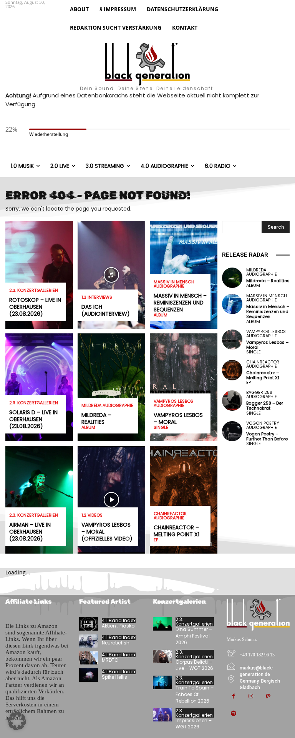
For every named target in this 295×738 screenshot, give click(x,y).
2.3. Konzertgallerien (33, 290)
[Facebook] (233, 696)
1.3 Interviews (96, 297)
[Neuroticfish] (88, 641)
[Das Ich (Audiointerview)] (111, 275)
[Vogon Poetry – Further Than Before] (232, 431)
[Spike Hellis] (88, 674)
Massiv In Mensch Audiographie (174, 284)
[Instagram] (250, 696)
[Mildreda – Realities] (111, 387)
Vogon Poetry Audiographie (262, 425)
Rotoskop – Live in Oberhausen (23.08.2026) (35, 307)
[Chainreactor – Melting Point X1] (183, 500)
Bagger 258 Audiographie (261, 394)
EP (156, 540)
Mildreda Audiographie (107, 405)
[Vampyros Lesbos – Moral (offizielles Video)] (111, 500)
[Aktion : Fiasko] (88, 623)
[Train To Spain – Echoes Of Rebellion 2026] (162, 682)
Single (161, 427)
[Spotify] (233, 714)
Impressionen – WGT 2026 (194, 723)
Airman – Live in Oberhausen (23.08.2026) (30, 531)
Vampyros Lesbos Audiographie (173, 403)
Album (88, 427)
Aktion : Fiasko (118, 626)
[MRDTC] (88, 657)
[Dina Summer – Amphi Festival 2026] (162, 623)
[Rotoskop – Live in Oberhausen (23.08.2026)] (39, 275)
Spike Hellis (114, 677)
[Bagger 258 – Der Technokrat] (232, 400)
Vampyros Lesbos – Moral (178, 418)
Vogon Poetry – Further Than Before (267, 436)
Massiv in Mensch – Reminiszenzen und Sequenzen (180, 302)
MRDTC (110, 660)
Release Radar (245, 254)
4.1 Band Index (119, 620)
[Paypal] (268, 696)
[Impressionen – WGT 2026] (162, 714)
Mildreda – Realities (96, 418)
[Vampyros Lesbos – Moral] (183, 387)
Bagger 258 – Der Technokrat (264, 405)
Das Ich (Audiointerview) (105, 310)
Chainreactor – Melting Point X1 (176, 531)
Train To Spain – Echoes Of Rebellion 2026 (195, 694)
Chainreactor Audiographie (170, 516)
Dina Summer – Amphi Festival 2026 (194, 636)
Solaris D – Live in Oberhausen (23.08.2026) (33, 419)
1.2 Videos (92, 515)
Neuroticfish (115, 642)
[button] (17, 721)
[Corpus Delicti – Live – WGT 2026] (162, 656)
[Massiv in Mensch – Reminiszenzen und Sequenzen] (232, 304)
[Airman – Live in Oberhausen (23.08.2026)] (39, 500)
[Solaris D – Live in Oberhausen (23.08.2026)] (39, 387)
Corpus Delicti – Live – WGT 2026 (194, 665)
